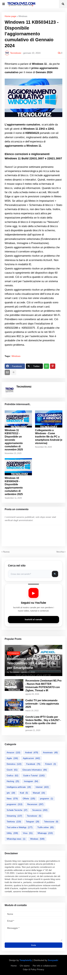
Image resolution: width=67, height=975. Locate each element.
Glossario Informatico (34, 770)
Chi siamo (25, 965)
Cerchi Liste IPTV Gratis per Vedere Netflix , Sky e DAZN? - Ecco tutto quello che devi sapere (43, 722)
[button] (3, 4)
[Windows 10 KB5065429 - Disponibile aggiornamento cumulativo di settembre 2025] (18, 466)
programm (46, 798)
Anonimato (50, 752)
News (12, 798)
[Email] (7, 372)
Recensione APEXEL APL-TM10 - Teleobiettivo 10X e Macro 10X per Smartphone (33, 663)
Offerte (29, 798)
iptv (11, 793)
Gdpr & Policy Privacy (33, 969)
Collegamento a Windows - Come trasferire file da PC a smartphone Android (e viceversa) (48, 436)
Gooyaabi (53, 960)
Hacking (13, 781)
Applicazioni (31, 758)
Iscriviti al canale (33, 619)
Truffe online (45, 827)
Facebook (33, 764)
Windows (22, 16)
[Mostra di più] (13, 372)
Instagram (31, 781)
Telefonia (14, 821)
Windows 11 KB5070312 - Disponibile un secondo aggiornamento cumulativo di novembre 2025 (14, 440)
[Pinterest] (52, 366)
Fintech (50, 764)
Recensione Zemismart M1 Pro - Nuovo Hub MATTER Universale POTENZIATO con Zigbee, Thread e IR (43, 685)
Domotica (14, 764)
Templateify (25, 960)
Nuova (6, 551)
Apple (12, 758)
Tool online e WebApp (19, 827)
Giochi (12, 770)
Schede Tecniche (17, 810)
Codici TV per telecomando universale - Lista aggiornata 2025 (42, 703)
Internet (42, 787)
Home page (10, 16)
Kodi (24, 793)
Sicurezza (39, 810)
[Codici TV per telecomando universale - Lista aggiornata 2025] (14, 705)
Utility (12, 833)
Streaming (14, 816)
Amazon (13, 752)
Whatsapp (45, 833)
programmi (14, 804)
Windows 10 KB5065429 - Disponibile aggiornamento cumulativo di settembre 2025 (14, 486)
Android (31, 752)
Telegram (32, 821)
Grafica (12, 775)
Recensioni (35, 804)
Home (14, 965)
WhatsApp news (16, 839)
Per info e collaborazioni (44, 965)
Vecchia (60, 551)
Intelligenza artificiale (19, 787)
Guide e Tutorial (34, 775)
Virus (28, 833)
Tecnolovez (34, 816)
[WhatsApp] (46, 366)
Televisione (51, 821)
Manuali (39, 793)
